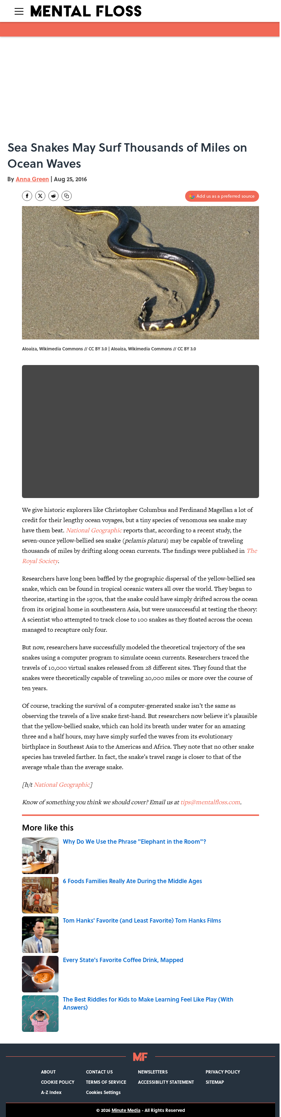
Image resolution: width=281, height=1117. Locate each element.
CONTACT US (99, 1071)
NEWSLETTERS (153, 1071)
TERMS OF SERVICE (106, 1082)
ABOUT (48, 1071)
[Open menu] (19, 11)
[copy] (66, 196)
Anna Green (32, 179)
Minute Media (126, 1110)
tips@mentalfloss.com (210, 802)
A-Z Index (51, 1092)
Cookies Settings (103, 1092)
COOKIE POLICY (57, 1082)
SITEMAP (215, 1082)
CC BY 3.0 (186, 348)
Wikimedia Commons (150, 348)
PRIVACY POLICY (223, 1071)
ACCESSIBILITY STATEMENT (166, 1082)
